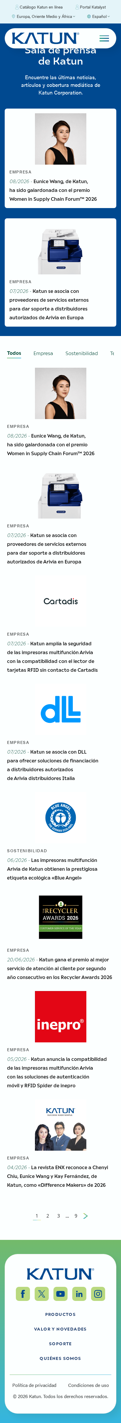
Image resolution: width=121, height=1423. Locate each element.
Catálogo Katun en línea (41, 7)
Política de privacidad (34, 1385)
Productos (60, 1314)
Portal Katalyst (93, 7)
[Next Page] (85, 1216)
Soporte (60, 1343)
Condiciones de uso (88, 1385)
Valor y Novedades (60, 1328)
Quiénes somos (60, 1358)
